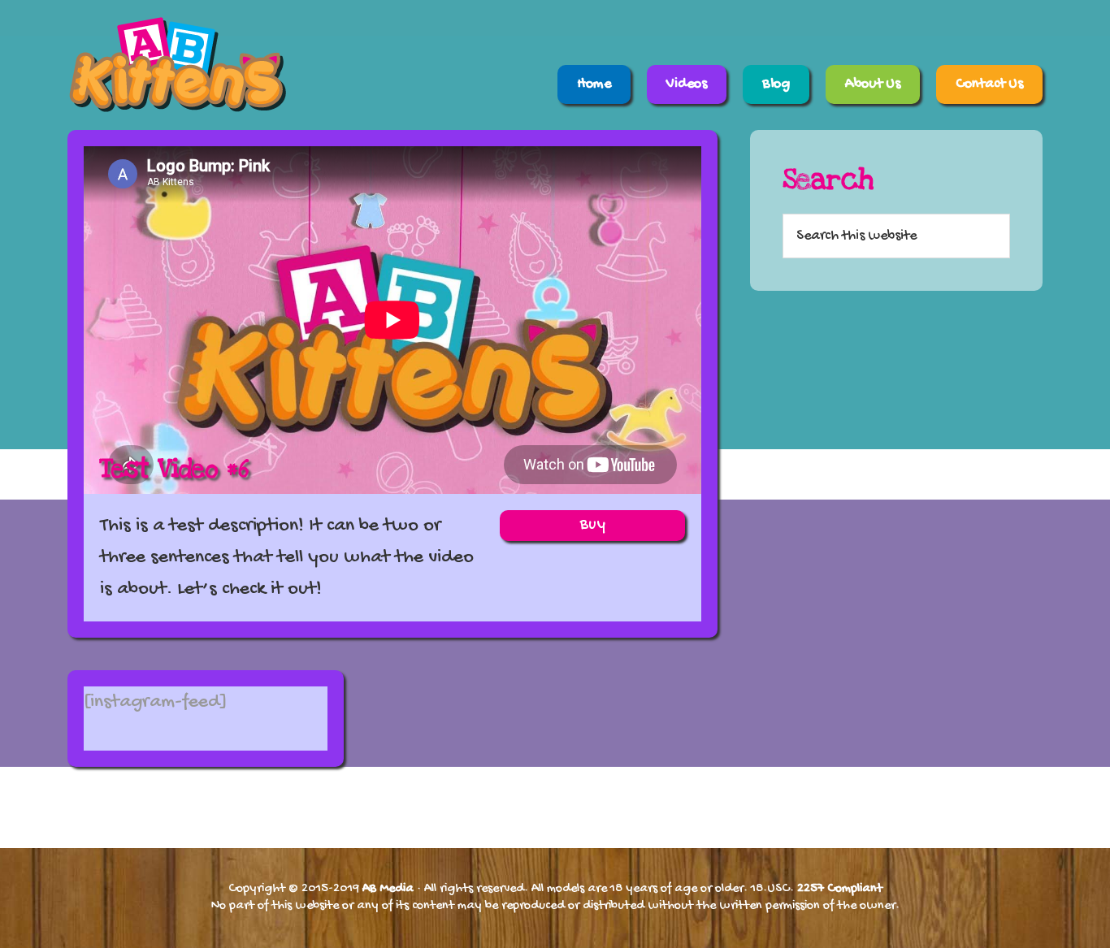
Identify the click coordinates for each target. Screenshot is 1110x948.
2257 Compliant (839, 889)
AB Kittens (213, 65)
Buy (592, 525)
